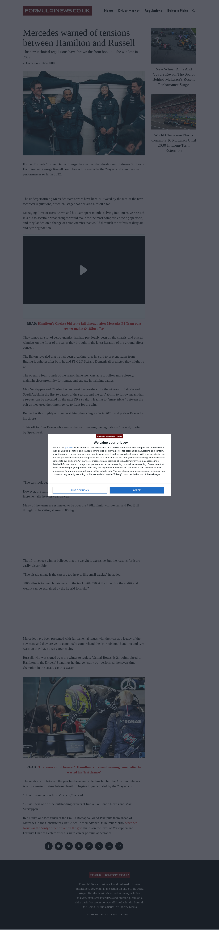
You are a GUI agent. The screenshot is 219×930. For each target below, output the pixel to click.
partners (69, 447)
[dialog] (109, 465)
